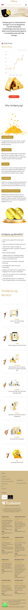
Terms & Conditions (6, 479)
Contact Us (4, 488)
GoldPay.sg (4, 476)
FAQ (2, 486)
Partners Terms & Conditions (8, 481)
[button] (2, 4)
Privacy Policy (5, 483)
